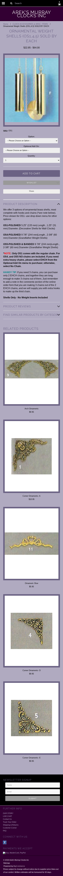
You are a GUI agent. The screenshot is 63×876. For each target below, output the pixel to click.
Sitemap (6, 863)
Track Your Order (9, 822)
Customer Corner (10, 828)
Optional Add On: (21, 146)
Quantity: (31, 156)
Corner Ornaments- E (32, 758)
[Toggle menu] (3, 3)
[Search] (11, 3)
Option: (19, 136)
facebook (5, 842)
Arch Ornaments (32, 409)
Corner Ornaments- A (31, 496)
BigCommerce (19, 866)
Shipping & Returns (10, 825)
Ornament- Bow (31, 583)
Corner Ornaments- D (32, 670)
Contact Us (7, 819)
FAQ (4, 831)
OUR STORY (8, 813)
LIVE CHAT (7, 816)
